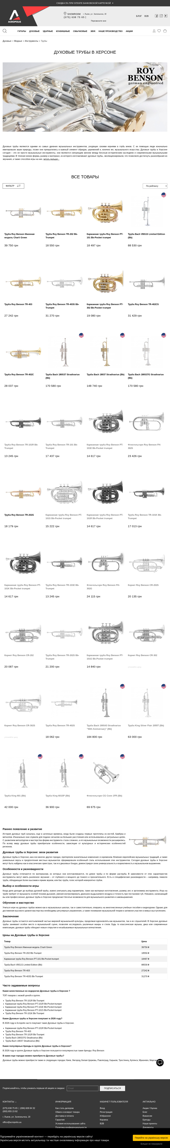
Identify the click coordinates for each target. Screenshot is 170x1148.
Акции (146, 1108)
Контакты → (10, 1102)
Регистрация (106, 1112)
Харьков (113, 1060)
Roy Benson (98, 1050)
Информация (63, 1102)
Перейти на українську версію (151, 1137)
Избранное (105, 1116)
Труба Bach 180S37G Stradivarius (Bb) (23, 1038)
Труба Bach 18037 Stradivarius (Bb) (22, 1041)
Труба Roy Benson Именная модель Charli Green (28, 947)
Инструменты (31, 41)
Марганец (154, 1060)
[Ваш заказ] (154, 31)
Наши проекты (150, 1123)
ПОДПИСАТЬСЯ (112, 1088)
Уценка (153, 1108)
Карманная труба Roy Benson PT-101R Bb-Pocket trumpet (33, 1004)
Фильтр (10, 186)
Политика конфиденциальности (71, 1127)
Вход (102, 1108)
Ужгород (76, 1060)
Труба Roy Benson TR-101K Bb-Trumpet (24, 1013)
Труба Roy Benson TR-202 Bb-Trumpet (22, 953)
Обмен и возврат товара (67, 1112)
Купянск (134, 1060)
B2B (146, 16)
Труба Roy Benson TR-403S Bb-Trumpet (23, 976)
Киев (68, 1060)
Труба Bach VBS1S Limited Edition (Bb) (23, 965)
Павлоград (102, 1060)
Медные (18, 41)
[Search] (5, 31)
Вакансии (147, 1116)
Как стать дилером (64, 1108)
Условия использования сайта (70, 1123)
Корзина (104, 1120)
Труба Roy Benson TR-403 (17, 970)
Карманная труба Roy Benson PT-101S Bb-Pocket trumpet (33, 1010)
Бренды (146, 1120)
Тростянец (124, 1060)
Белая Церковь (88, 1060)
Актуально (149, 1102)
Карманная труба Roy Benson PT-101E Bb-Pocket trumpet (33, 1007)
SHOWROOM (73, 14)
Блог (139, 16)
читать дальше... (51, 159)
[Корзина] (165, 30)
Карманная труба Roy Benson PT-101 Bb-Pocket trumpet (31, 959)
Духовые (7, 41)
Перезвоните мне (98, 21)
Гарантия (60, 1120)
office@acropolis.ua (12, 1122)
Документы (148, 1127)
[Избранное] (159, 30)
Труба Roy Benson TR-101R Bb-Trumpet (24, 1001)
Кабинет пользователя (114, 1102)
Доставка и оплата (64, 1116)
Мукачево (143, 1060)
